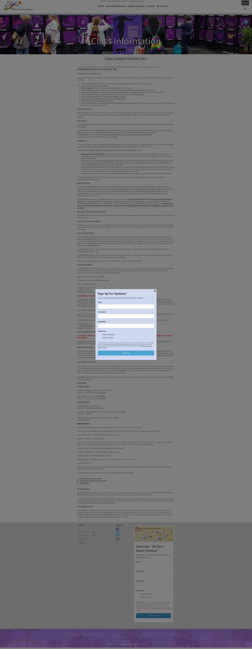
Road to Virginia (107, 337)
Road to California (108, 334)
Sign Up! (126, 353)
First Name (102, 312)
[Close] (155, 291)
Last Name (102, 321)
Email (100, 302)
